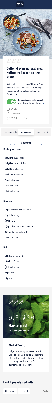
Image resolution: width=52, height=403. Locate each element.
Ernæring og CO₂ (42, 132)
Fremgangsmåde (10, 132)
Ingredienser (26, 132)
